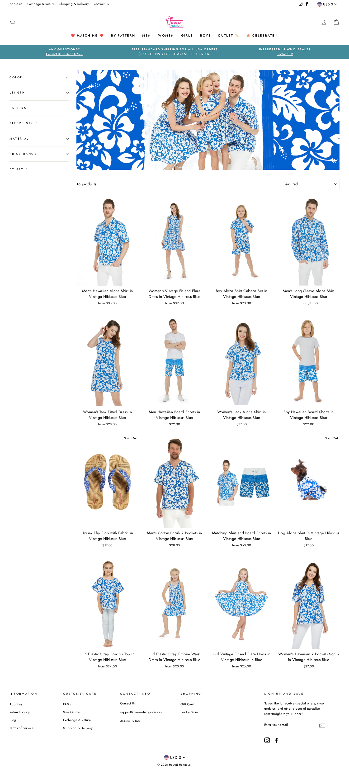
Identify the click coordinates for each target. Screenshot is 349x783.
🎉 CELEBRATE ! (262, 35)
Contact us (101, 3)
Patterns (19, 108)
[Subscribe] (322, 725)
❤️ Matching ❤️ (87, 35)
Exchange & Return (41, 3)
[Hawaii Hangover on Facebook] (276, 740)
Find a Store (189, 712)
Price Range (23, 154)
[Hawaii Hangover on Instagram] (267, 740)
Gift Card (187, 704)
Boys (205, 35)
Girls (187, 35)
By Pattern (123, 35)
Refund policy (19, 712)
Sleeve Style (23, 123)
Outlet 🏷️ (228, 35)
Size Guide (71, 712)
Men (146, 35)
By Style (18, 169)
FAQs (67, 704)
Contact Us (128, 703)
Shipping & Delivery (74, 3)
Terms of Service (21, 728)
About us (15, 3)
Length (17, 93)
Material (19, 138)
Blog (12, 719)
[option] (64, 52)
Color (16, 77)
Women (166, 35)
